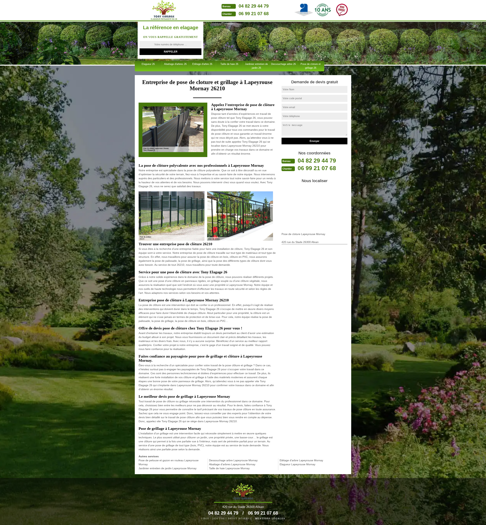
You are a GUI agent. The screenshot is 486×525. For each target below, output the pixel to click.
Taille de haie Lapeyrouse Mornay (229, 468)
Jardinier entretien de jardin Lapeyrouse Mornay (167, 468)
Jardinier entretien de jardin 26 (256, 66)
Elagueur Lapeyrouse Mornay (297, 464)
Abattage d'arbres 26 (175, 64)
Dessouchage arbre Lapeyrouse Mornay (233, 460)
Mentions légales (270, 518)
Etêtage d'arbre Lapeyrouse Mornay (301, 460)
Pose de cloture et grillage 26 (311, 66)
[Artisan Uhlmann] (164, 10)
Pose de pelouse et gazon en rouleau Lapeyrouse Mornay (169, 462)
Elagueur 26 (148, 64)
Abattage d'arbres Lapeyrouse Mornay (232, 464)
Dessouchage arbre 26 (283, 64)
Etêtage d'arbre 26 (202, 64)
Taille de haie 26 (229, 64)
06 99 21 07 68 (254, 13)
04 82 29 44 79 (254, 6)
